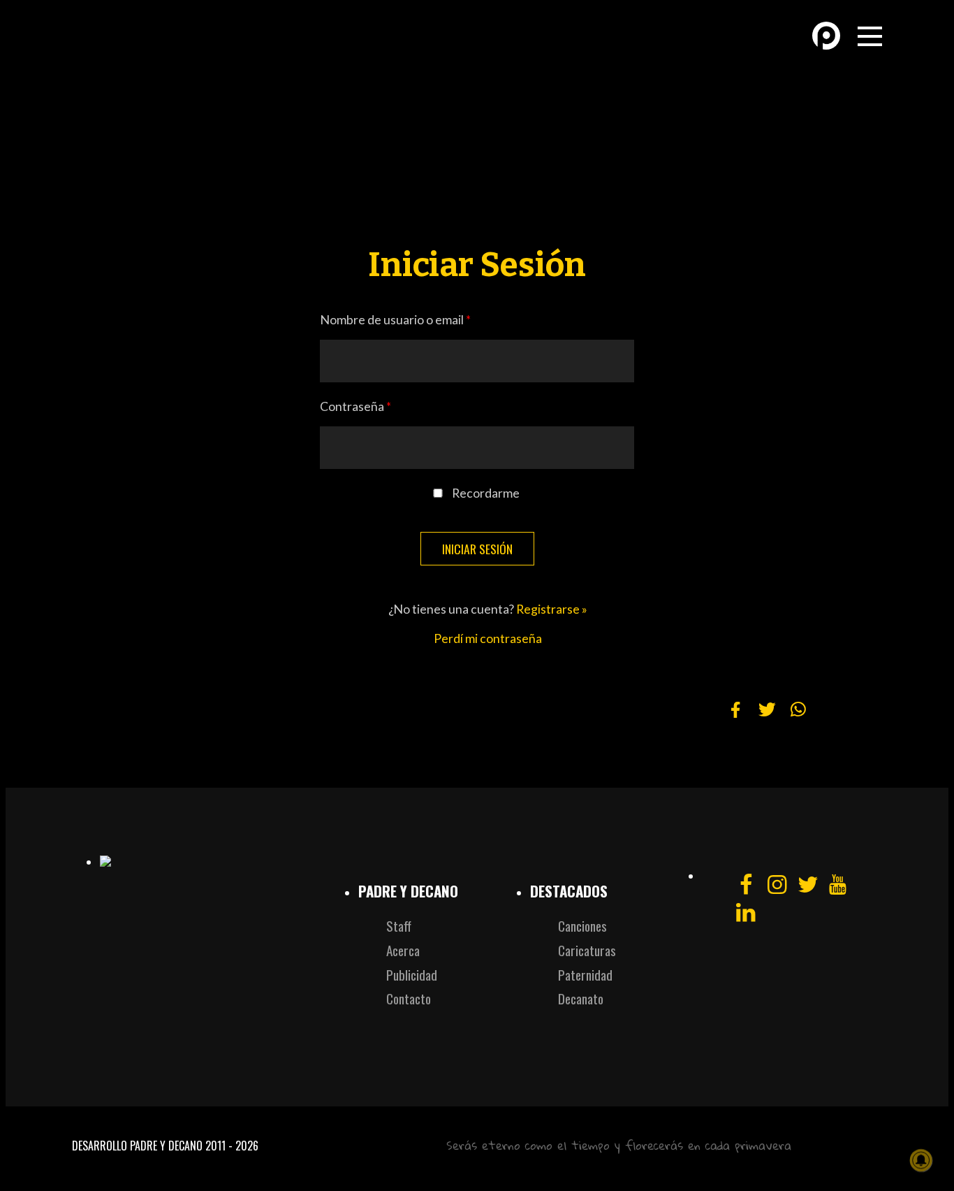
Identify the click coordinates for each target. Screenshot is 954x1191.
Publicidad (411, 975)
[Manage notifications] (921, 1160)
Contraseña (355, 406)
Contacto (408, 998)
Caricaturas (587, 950)
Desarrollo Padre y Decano (137, 1145)
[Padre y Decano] (169, 48)
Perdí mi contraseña (488, 638)
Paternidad (585, 975)
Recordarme (486, 493)
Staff (398, 926)
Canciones (582, 926)
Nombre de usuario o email (395, 319)
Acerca (403, 950)
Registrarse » (551, 609)
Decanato (580, 998)
